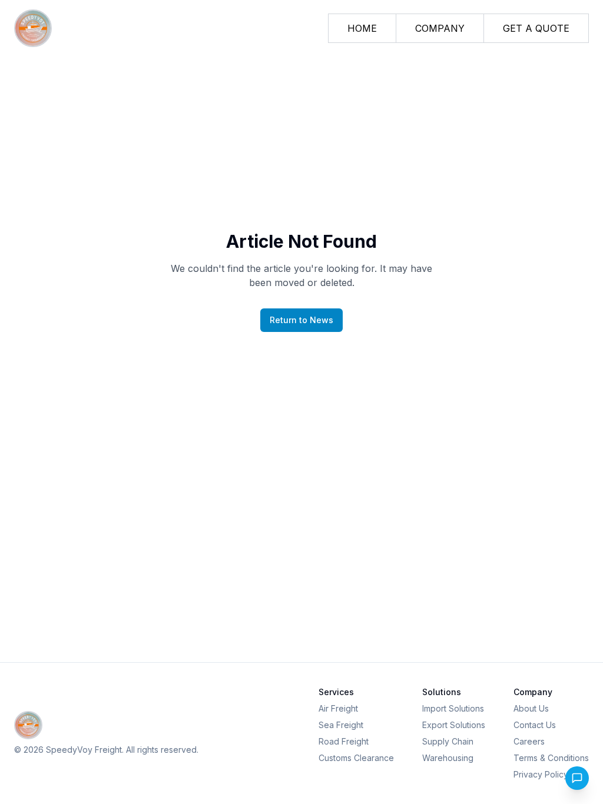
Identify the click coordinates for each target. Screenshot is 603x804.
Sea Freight (341, 725)
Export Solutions (453, 725)
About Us (531, 708)
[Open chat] (577, 778)
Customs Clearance (356, 758)
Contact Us (534, 725)
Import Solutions (453, 708)
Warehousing (447, 758)
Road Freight (344, 741)
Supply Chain (447, 741)
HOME (362, 28)
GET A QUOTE (536, 28)
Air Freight (338, 708)
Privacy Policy (540, 774)
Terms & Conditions (551, 758)
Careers (529, 741)
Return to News (301, 320)
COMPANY (440, 28)
